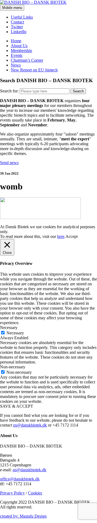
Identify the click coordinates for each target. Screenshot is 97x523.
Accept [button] (71, 236)
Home (16, 41)
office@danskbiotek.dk (20, 479)
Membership (21, 50)
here (60, 236)
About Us (19, 45)
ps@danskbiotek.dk (30, 425)
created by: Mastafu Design (23, 516)
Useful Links (22, 17)
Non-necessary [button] (12, 367)
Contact (17, 22)
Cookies (35, 493)
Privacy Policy (12, 493)
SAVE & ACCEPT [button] (16, 406)
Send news (9, 162)
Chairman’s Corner (27, 60)
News (16, 65)
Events (16, 55)
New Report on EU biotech (34, 70)
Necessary (15, 333)
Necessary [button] (9, 327)
